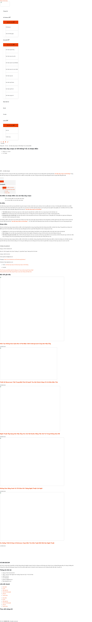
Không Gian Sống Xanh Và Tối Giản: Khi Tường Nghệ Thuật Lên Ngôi (21, 488)
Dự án (4, 588)
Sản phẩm (5, 587)
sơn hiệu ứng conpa (10, 264)
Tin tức (6, 146)
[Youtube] (5, 142)
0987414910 (6, 576)
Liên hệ (4, 593)
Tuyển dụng (5, 595)
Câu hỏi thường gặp (7, 592)
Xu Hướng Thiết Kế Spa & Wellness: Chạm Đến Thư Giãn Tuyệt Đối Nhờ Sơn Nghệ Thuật (27, 543)
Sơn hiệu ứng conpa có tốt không (21, 264)
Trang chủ (2, 146)
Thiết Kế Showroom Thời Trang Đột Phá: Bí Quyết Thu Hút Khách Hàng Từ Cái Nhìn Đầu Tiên (29, 382)
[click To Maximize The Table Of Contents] (2, 178)
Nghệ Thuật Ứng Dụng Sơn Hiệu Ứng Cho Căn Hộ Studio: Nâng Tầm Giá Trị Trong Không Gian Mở (30, 434)
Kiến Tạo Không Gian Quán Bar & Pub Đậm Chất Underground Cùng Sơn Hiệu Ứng (25, 344)
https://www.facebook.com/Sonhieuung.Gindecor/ (14, 259)
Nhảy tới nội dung (4, 1)
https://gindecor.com (7, 581)
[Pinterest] (3, 142)
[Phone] (7, 142)
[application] (10, 17)
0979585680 (6, 578)
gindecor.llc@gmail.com (8, 579)
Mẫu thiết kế (5, 590)
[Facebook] (1, 142)
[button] (2, 143)
